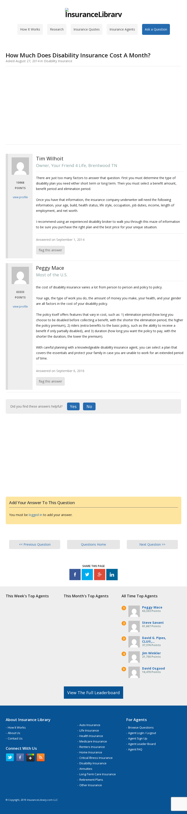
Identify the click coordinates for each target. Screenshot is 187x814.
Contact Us (15, 738)
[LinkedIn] (112, 575)
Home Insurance (90, 752)
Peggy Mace (152, 607)
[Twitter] (87, 575)
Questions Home (93, 544)
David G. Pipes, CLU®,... (154, 640)
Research (57, 29)
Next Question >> (152, 544)
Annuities (85, 769)
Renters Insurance (92, 747)
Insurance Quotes (86, 29)
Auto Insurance (89, 725)
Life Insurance (89, 730)
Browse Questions (141, 727)
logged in (35, 515)
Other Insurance (90, 785)
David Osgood (153, 668)
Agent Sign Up (137, 738)
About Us (14, 733)
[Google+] (99, 575)
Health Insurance (91, 736)
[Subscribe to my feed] (40, 758)
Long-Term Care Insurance (97, 774)
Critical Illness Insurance (96, 758)
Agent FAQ (135, 749)
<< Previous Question (35, 544)
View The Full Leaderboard (93, 692)
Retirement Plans (91, 780)
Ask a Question (156, 29)
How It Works (30, 29)
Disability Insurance (92, 763)
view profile (20, 197)
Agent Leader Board (142, 744)
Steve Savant (153, 622)
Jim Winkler (151, 653)
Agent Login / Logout (142, 733)
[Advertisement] (93, 104)
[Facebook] (75, 575)
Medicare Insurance (93, 741)
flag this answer (50, 250)
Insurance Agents (122, 29)
